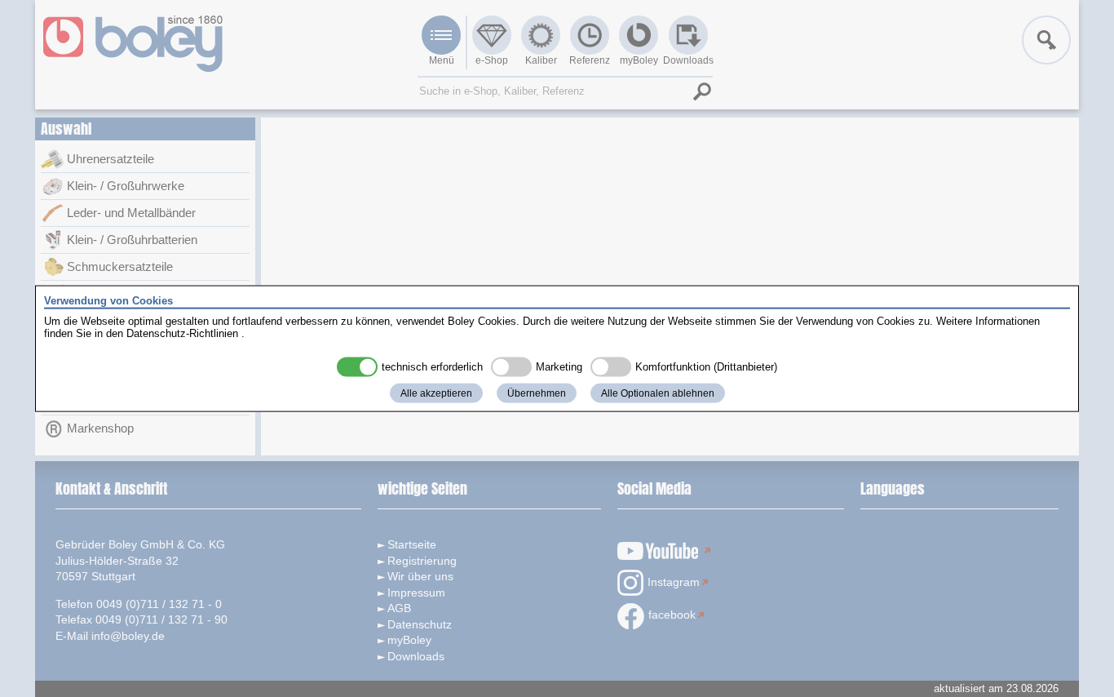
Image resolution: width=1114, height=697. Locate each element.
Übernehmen (536, 392)
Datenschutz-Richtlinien (182, 333)
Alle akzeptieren (436, 392)
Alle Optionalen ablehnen (657, 392)
